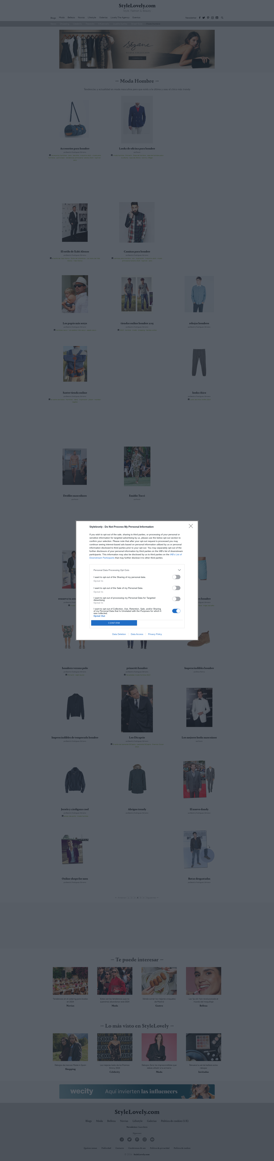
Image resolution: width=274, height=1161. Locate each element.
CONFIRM (114, 623)
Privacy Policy (155, 634)
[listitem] (137, 570)
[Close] (192, 527)
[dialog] (137, 580)
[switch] (176, 577)
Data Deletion (119, 634)
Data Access (137, 634)
